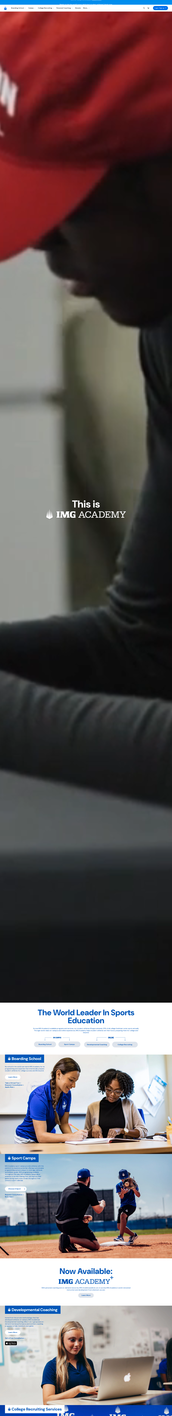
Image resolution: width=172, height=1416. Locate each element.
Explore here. (96, 2)
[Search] (144, 8)
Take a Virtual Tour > (13, 1083)
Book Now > (9, 1197)
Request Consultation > (14, 1085)
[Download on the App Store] (11, 1343)
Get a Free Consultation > (15, 1338)
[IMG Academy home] (6, 8)
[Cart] (148, 8)
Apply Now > (10, 1087)
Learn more (12, 1077)
